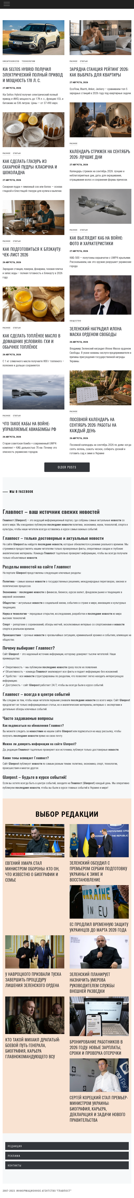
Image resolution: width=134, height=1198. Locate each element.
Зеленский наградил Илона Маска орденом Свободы (96, 331)
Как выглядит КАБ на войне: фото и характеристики (96, 240)
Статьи (84, 61)
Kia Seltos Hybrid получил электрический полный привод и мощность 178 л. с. (33, 74)
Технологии (28, 61)
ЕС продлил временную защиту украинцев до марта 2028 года (99, 927)
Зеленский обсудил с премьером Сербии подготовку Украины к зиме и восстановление (98, 871)
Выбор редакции (67, 814)
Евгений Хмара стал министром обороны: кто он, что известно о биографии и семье (32, 871)
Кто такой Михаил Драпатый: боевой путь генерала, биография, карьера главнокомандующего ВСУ (32, 1047)
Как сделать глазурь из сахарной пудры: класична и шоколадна (30, 166)
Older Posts (67, 467)
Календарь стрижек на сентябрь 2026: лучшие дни (100, 154)
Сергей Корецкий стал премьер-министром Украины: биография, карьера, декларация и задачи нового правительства (99, 1108)
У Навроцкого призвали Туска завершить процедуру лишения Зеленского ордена (33, 979)
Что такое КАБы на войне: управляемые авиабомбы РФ (29, 426)
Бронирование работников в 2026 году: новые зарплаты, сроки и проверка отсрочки (96, 1047)
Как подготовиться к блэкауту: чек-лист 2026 (32, 252)
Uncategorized (11, 61)
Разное (73, 61)
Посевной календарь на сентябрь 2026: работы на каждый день (93, 425)
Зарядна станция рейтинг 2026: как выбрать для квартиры (99, 72)
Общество (75, 321)
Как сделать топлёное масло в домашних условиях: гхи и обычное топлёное (31, 341)
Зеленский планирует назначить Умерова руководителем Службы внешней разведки (92, 982)
